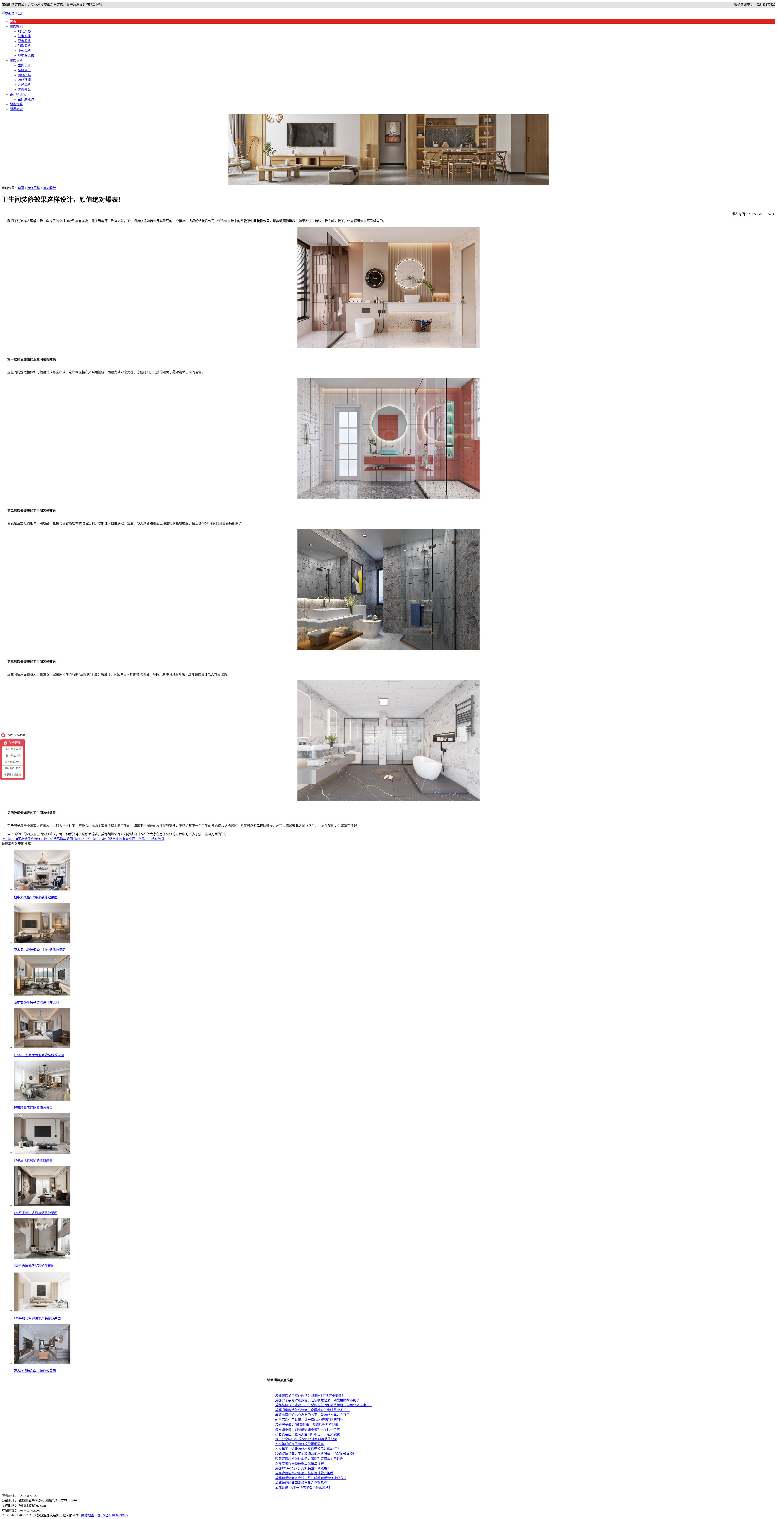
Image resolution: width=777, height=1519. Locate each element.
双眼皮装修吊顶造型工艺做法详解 (299, 1463)
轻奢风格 (24, 36)
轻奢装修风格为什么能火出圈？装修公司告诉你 (309, 1458)
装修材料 (24, 75)
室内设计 (24, 65)
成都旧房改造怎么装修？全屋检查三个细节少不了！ (312, 1410)
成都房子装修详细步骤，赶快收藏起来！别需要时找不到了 (317, 1400)
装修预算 (24, 89)
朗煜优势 (16, 104)
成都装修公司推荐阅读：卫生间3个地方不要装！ (310, 1395)
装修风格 (24, 84)
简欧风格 (24, 46)
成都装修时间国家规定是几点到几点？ (302, 1483)
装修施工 (24, 70)
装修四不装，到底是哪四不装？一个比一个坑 (307, 1429)
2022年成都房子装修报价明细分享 (299, 1444)
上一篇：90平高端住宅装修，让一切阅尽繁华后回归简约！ (44, 839)
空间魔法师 (26, 99)
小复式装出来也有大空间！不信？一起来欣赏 (307, 1434)
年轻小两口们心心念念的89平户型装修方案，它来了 (312, 1415)
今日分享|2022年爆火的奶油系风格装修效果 (306, 1439)
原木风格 (24, 41)
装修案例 (16, 26)
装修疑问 (24, 80)
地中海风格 (26, 55)
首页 (13, 21)
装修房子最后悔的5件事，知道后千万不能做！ (308, 1424)
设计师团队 (18, 94)
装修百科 (16, 60)
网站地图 (87, 1515)
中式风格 (24, 50)
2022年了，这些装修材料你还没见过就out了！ (308, 1449)
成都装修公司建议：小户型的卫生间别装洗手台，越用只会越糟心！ (323, 1405)
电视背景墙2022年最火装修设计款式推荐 (304, 1473)
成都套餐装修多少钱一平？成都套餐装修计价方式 (310, 1478)
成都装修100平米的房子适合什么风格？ (303, 1487)
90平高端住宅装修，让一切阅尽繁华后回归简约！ (310, 1419)
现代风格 (24, 31)
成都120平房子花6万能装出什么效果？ (302, 1468)
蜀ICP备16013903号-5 (112, 1515)
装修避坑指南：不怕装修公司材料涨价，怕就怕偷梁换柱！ (317, 1453)
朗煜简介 (16, 109)
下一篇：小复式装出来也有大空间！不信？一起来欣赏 (125, 839)
